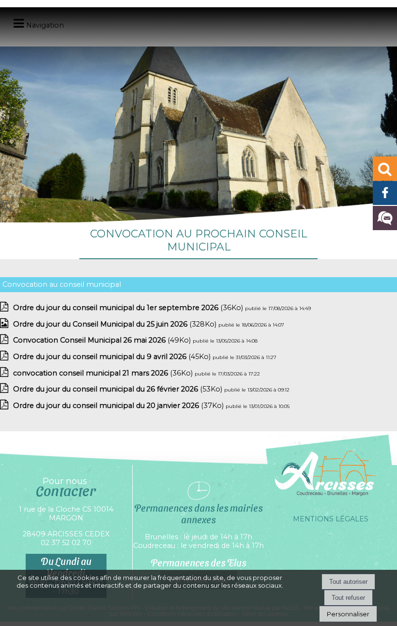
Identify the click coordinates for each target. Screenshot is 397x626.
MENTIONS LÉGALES (330, 519)
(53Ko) (118, 389)
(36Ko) (129, 307)
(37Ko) (119, 405)
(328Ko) (115, 324)
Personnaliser (348, 614)
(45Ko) (113, 356)
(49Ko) (103, 340)
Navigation (45, 25)
